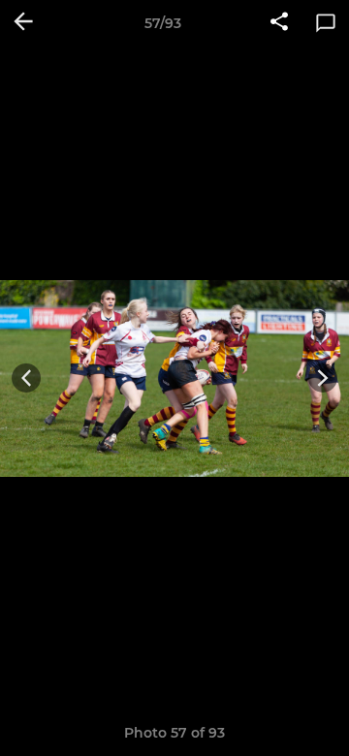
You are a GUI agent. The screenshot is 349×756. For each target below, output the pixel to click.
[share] (279, 23)
